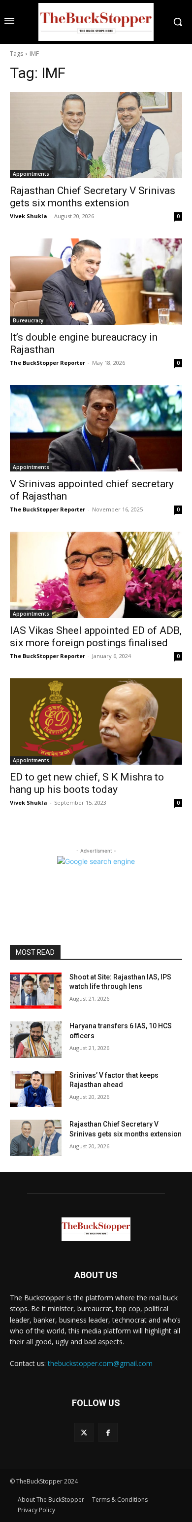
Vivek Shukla (28, 216)
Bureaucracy (28, 320)
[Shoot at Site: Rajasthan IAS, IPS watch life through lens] (36, 991)
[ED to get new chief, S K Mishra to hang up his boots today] (96, 721)
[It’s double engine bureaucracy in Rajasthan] (96, 281)
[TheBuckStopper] (95, 22)
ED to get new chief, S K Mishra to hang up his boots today (87, 783)
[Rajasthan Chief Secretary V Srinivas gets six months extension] (96, 135)
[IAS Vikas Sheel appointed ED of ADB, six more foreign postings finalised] (96, 575)
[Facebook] (108, 1432)
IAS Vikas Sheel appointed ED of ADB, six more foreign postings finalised (96, 636)
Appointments (31, 173)
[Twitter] (84, 1432)
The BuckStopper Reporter (47, 362)
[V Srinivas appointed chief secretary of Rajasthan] (96, 428)
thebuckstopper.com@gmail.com (100, 1363)
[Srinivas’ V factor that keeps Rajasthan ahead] (36, 1089)
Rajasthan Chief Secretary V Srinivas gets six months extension (92, 197)
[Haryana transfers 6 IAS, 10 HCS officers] (36, 1039)
